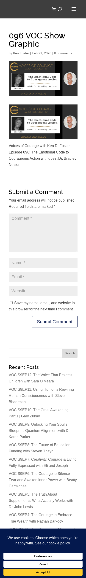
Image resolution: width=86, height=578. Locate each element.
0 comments (63, 53)
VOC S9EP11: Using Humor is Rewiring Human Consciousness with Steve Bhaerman (41, 395)
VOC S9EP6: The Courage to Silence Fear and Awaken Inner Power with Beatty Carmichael (43, 480)
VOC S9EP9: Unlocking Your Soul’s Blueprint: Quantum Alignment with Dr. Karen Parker (39, 430)
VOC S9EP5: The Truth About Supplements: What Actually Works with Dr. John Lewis (41, 500)
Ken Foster (21, 53)
